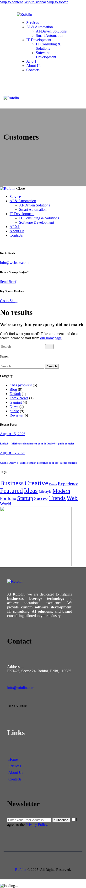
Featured (11, 490)
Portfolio (8, 498)
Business (12, 483)
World (5, 503)
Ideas (31, 490)
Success (41, 498)
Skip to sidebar (35, 2)
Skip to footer (57, 2)
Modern (61, 491)
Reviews (16, 415)
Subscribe (61, 820)
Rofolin (20, 870)
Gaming (16, 402)
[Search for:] (22, 366)
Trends (57, 497)
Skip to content (11, 2)
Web (72, 497)
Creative (36, 483)
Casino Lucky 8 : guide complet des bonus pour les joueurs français (38, 462)
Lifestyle (45, 491)
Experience (68, 483)
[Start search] (49, 346)
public (14, 411)
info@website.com (14, 262)
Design (53, 484)
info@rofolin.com (20, 688)
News (14, 407)
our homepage (51, 338)
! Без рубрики (21, 385)
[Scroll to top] (2, 881)
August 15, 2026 (12, 434)
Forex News (19, 398)
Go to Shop (8, 301)
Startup (25, 498)
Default (15, 394)
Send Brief (8, 282)
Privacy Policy (36, 825)
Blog (13, 389)
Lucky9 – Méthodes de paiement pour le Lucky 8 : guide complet (37, 443)
